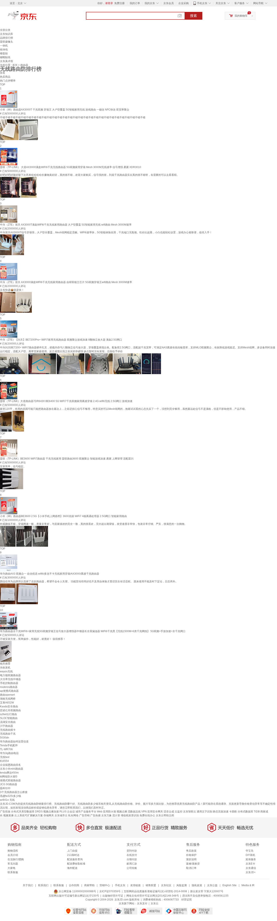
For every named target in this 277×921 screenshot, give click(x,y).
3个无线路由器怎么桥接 (13, 792)
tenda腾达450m (9, 772)
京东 (37, 17)
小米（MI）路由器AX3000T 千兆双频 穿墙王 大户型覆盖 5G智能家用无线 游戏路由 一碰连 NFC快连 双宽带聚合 (64, 109)
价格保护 (191, 855)
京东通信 (251, 868)
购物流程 (13, 850)
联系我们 (43, 885)
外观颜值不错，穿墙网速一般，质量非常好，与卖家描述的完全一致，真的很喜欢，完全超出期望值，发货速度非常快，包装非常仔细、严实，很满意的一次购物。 (93, 523)
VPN (144, 811)
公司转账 (132, 868)
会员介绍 (13, 855)
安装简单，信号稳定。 (13, 466)
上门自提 (72, 850)
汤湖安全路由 (8, 722)
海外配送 (72, 868)
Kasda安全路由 (9, 706)
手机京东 (202, 3)
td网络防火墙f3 (8, 776)
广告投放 (5, 811)
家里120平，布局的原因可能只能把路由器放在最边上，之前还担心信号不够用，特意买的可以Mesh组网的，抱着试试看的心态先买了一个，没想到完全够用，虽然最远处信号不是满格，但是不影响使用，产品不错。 (123, 408)
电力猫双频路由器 (10, 675)
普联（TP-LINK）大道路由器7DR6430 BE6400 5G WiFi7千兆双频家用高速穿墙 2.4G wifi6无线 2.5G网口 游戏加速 (66, 401)
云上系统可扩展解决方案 (28, 815)
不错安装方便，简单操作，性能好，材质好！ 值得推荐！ (33, 639)
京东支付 (142, 903)
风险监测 (181, 885)
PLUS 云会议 (67, 811)
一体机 (4, 45)
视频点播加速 (51, 811)
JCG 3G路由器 (8, 784)
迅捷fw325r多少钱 (10, 796)
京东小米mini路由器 (11, 768)
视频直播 (8, 815)
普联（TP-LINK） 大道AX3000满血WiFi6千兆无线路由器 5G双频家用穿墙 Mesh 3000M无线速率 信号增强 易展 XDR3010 (70, 167)
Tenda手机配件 (9, 745)
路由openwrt (7, 694)
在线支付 (132, 855)
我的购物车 (241, 15)
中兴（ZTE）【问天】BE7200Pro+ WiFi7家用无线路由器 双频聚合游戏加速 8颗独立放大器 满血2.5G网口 (61, 339)
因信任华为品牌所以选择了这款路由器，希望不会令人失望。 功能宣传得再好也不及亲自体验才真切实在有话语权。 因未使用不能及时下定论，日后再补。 (89, 581)
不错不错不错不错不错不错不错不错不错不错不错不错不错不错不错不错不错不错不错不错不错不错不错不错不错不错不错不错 (72, 117)
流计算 (116, 815)
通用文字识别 (204, 811)
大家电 (11, 868)
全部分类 (5, 30)
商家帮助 (89, 885)
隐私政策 (197, 885)
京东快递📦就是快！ (12, 290)
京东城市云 (61, 815)
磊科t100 (5, 788)
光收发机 (5, 667)
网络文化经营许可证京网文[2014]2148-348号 (152, 895)
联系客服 (13, 872)
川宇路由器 (6, 725)
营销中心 (105, 885)
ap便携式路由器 (9, 690)
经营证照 (186, 899)
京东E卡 (250, 863)
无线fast (4, 757)
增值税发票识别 (130, 815)
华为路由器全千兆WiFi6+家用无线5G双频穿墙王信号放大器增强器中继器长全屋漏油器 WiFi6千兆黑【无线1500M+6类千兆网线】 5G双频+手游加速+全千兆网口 (92, 631)
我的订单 (135, 3)
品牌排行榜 (6, 37)
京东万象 (106, 815)
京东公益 (212, 885)
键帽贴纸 (5, 57)
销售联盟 (151, 885)
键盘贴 (4, 53)
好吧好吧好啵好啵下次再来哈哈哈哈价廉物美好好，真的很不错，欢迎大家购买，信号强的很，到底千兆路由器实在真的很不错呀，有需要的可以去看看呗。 (89, 174)
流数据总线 (134, 811)
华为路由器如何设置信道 (14, 741)
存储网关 (48, 815)
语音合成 (169, 811)
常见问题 (13, 863)
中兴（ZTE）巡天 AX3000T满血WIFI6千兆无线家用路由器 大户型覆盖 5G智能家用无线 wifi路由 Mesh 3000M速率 (66, 224)
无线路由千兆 (8, 733)
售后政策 (191, 850)
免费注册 (119, 3)
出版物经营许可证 (112, 895)
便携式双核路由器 (10, 780)
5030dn (4, 737)
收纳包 (4, 49)
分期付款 (132, 859)
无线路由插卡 (8, 729)
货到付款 (132, 850)
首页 (15, 65)
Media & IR (248, 885)
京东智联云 (189, 811)
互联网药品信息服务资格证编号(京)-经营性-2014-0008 (155, 891)
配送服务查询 (75, 859)
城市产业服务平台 (86, 811)
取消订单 (191, 868)
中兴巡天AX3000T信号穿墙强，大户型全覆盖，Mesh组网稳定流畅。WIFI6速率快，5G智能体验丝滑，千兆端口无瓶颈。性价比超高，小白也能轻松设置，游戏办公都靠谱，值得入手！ (106, 232)
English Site (229, 885)
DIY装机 (250, 855)
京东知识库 (6, 33)
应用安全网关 (155, 811)
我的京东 (150, 3)
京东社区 (166, 885)
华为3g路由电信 (9, 753)
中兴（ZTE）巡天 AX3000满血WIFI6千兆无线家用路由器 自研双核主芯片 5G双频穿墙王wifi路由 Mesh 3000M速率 (66, 282)
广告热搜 (95, 815)
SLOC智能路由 (9, 718)
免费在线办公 (147, 815)
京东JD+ (251, 872)
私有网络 (73, 815)
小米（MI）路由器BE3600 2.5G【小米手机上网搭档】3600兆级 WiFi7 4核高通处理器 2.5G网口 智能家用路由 (63, 516)
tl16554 (4, 760)
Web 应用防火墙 (106, 811)
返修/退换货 (193, 863)
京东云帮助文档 (165, 815)
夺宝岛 (249, 850)
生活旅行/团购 (16, 859)
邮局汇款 (132, 863)
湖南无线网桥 (8, 698)
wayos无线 (6, 671)
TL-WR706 (6, 749)
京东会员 (168, 3)
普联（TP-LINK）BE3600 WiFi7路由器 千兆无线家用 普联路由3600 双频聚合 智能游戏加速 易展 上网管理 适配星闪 (67, 458)
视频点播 (122, 811)
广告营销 (84, 815)
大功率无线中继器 (10, 679)
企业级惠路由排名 (10, 764)
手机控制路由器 (9, 683)
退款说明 (191, 859)
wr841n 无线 (7, 799)
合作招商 (74, 885)
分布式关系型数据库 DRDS (27, 811)
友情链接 (135, 885)
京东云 (154, 903)
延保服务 (251, 859)
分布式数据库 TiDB (249, 811)
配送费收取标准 (76, 863)
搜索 (193, 16)
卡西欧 (233, 811)
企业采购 (183, 3)
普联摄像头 (6, 41)
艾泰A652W (7, 702)
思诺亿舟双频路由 (10, 710)
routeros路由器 (9, 687)
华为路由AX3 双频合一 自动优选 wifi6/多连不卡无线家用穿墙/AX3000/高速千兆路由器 (49, 573)
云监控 (178, 811)
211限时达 (73, 855)
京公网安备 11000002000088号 (77, 891)
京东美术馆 (6, 61)
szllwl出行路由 (8, 714)
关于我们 (28, 885)
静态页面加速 (221, 811)
